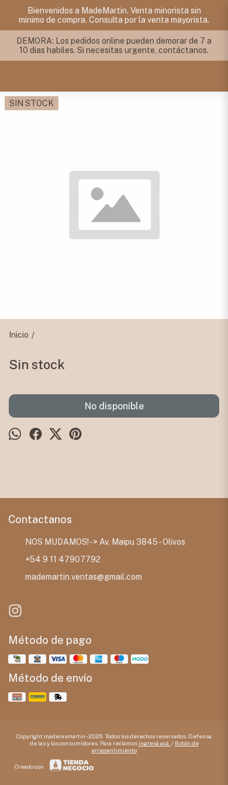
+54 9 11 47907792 (63, 559)
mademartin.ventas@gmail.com (83, 576)
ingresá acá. (155, 743)
